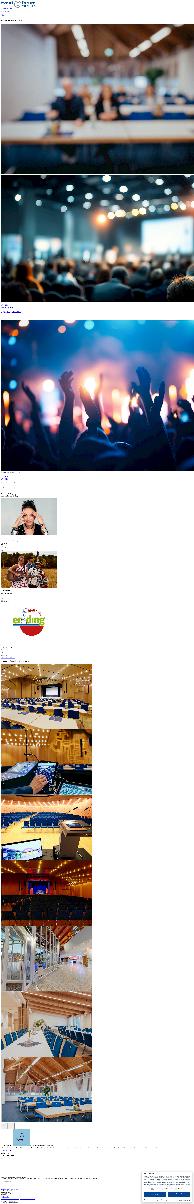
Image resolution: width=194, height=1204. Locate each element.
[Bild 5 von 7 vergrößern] (46, 990)
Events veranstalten (5, 11)
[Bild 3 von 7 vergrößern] (46, 859)
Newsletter (3, 8)
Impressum (22, 1199)
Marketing (180, 1188)
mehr (2, 550)
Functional (169, 1188)
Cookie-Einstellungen (30, 1199)
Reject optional (155, 1194)
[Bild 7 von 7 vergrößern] (46, 1122)
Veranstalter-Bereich (5, 1189)
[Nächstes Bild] (11, 1126)
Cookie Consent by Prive (184, 1200)
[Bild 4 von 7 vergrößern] (46, 925)
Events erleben (4, 12)
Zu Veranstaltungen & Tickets (8, 658)
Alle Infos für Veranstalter (7, 1150)
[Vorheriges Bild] (4, 1126)
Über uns (3, 15)
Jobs (2, 16)
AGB (11, 1199)
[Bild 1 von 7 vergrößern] (46, 728)
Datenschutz (16, 1199)
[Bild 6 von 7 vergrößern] (46, 1056)
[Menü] (1, 10)
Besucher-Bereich (15, 1189)
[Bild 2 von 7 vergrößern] (46, 794)
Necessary (158, 1188)
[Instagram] (4, 1201)
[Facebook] (8, 1201)
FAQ (2, 14)
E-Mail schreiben (5, 1196)
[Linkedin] (12, 1201)
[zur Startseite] (14, 1188)
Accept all (179, 1194)
